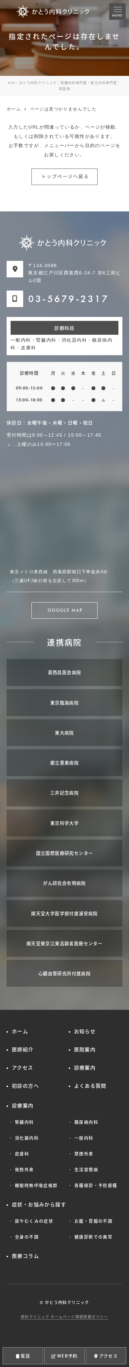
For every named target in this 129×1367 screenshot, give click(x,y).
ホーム (20, 1031)
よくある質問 (90, 1085)
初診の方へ (25, 1085)
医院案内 (85, 1049)
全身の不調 (27, 1236)
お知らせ (85, 1031)
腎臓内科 (24, 1122)
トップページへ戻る (65, 176)
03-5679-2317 (68, 299)
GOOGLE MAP (65, 610)
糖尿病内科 (86, 1122)
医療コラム (25, 1255)
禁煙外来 (84, 1153)
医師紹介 (23, 1049)
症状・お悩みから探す (39, 1204)
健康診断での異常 (93, 1236)
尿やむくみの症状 (34, 1221)
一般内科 (84, 1137)
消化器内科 (27, 1137)
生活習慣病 (86, 1169)
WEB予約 (67, 1355)
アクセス (108, 1355)
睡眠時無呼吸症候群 (36, 1185)
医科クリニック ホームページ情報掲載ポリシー (64, 1316)
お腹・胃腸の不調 (93, 1221)
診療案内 (85, 1067)
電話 (25, 1355)
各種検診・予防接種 (95, 1185)
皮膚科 (22, 1153)
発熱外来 (24, 1169)
